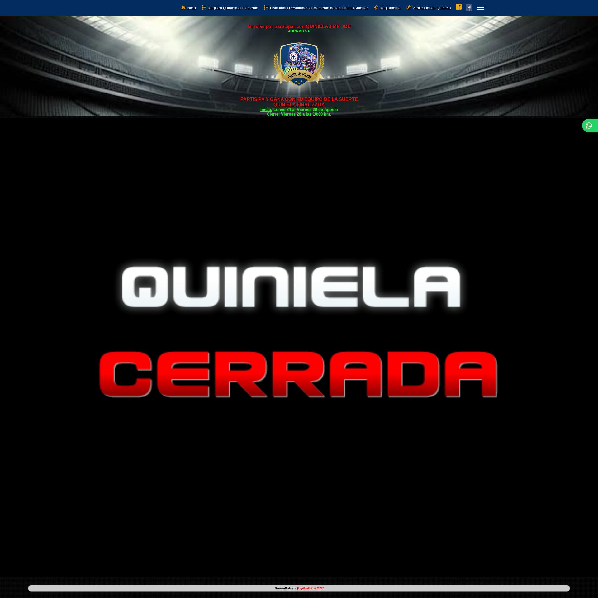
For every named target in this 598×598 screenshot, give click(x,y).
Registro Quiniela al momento (233, 8)
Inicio (191, 8)
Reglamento (390, 8)
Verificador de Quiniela (431, 8)
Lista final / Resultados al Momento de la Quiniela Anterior (319, 8)
